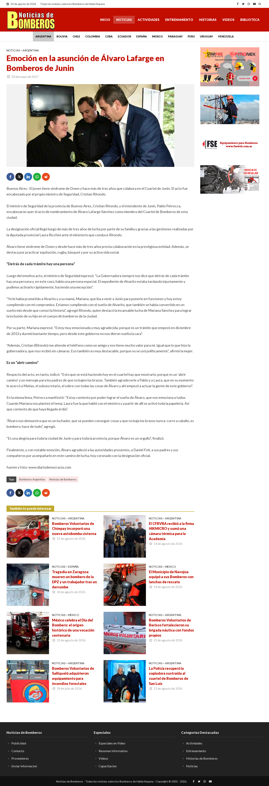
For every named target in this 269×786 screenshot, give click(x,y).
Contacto (17, 751)
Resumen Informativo (113, 751)
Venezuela (226, 36)
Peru (191, 36)
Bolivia (62, 36)
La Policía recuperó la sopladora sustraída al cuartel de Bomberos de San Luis (168, 676)
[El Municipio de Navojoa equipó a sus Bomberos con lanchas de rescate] (125, 584)
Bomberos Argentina (32, 479)
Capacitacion (108, 766)
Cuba (109, 36)
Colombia (92, 36)
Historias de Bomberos (202, 758)
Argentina (43, 36)
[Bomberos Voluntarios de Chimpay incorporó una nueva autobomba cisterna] (28, 536)
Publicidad (18, 743)
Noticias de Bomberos (62, 479)
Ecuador (124, 36)
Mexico (157, 36)
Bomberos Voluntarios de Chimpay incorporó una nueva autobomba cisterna (74, 528)
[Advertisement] (231, 226)
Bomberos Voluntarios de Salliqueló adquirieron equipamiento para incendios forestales (73, 676)
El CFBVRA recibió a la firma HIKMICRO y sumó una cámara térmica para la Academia (171, 531)
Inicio (105, 19)
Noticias (124, 19)
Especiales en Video (112, 743)
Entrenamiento (179, 19)
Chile (76, 36)
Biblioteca (250, 19)
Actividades (148, 19)
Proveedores (20, 758)
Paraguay (175, 36)
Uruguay (206, 36)
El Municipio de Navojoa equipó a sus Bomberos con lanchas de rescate (171, 577)
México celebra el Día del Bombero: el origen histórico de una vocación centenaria (73, 628)
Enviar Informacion (24, 766)
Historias (207, 19)
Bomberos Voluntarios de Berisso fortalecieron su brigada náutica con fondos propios (171, 628)
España (141, 36)
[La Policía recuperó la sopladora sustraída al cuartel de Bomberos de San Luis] (125, 681)
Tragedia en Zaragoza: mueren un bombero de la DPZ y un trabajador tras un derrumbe (74, 579)
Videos (228, 19)
